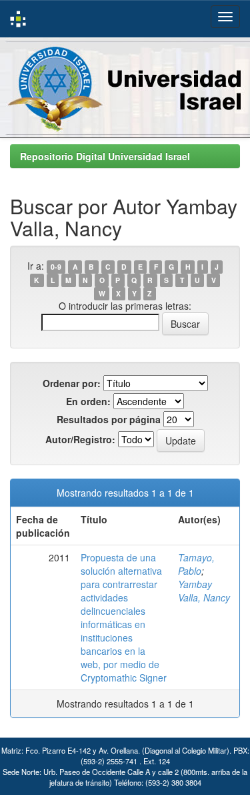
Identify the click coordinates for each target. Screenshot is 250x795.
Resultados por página (109, 419)
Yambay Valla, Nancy (204, 590)
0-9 (56, 267)
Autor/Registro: (80, 439)
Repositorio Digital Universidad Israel (105, 156)
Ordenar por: (72, 383)
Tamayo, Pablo (196, 564)
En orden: (88, 401)
